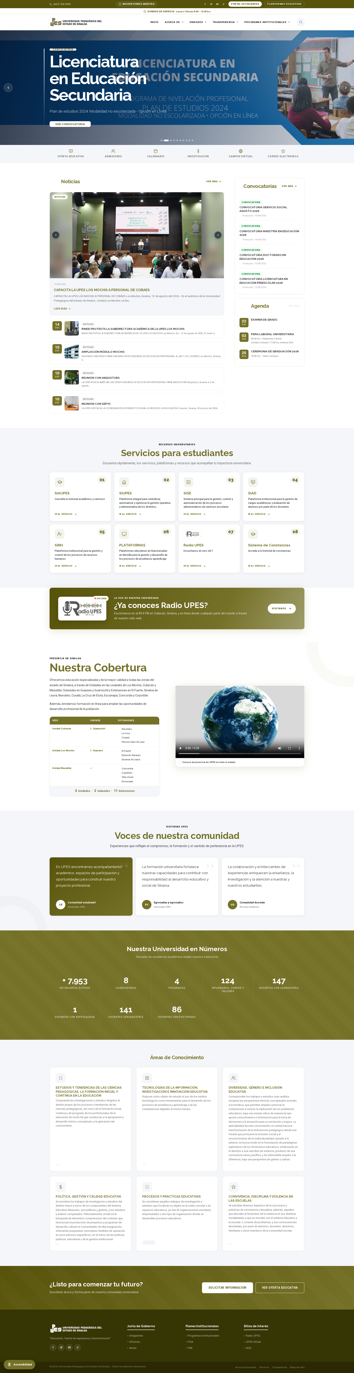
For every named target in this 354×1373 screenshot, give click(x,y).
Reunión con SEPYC (96, 403)
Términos (264, 1367)
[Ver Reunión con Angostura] (72, 377)
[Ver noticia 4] (142, 274)
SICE (248, 1347)
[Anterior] (8, 87)
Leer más (60, 308)
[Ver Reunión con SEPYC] (72, 403)
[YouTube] (217, 4)
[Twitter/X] (211, 4)
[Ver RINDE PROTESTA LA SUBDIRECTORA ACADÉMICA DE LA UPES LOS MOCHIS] (72, 328)
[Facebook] (205, 4)
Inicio (154, 22)
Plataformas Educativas (284, 4)
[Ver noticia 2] (134, 274)
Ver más (212, 181)
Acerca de (172, 22)
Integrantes (136, 1335)
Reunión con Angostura (101, 377)
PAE (190, 1347)
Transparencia (224, 22)
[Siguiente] (345, 87)
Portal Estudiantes (245, 4)
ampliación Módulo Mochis (103, 351)
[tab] (161, 140)
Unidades (196, 22)
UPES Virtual (253, 1341)
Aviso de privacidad (245, 1367)
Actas (132, 1347)
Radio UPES (253, 1335)
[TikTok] (223, 4)
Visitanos (279, 608)
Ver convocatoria (70, 124)
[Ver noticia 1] (131, 274)
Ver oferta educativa (280, 1287)
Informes (134, 1341)
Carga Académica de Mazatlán (82, 290)
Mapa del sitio (297, 1367)
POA (190, 1341)
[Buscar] (300, 22)
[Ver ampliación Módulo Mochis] (72, 351)
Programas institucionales (265, 22)
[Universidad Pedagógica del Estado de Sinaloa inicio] (78, 22)
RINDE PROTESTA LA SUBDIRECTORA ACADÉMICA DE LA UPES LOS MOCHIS (133, 328)
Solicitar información (227, 1287)
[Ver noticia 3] (138, 274)
